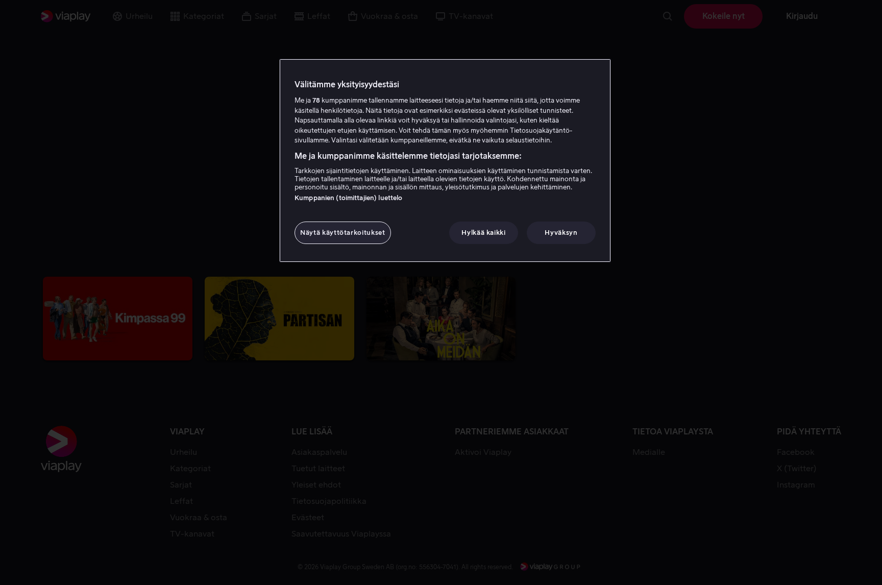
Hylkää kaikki (483, 232)
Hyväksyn (561, 232)
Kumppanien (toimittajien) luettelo (348, 197)
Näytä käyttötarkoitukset (342, 232)
